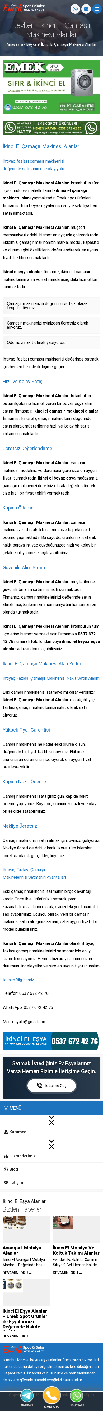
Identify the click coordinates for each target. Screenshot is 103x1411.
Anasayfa (15, 44)
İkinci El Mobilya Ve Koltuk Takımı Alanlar (76, 1250)
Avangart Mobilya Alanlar (22, 1250)
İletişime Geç (56, 1086)
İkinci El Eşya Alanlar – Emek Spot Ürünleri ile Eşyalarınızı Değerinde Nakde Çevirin (25, 1321)
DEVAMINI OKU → (17, 1273)
